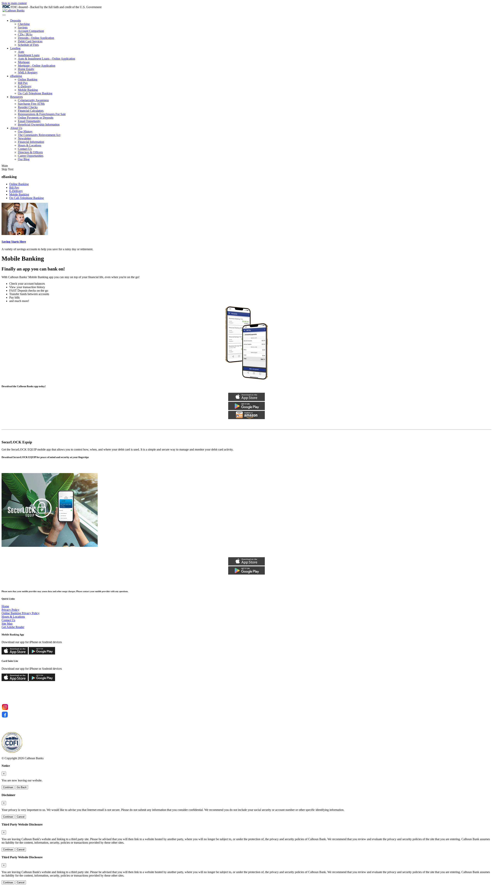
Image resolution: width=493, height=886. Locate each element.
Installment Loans (28, 55)
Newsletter (24, 138)
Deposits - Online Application (36, 37)
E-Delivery (24, 86)
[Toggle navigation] (4, 15)
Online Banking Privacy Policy (20, 613)
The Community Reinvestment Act (39, 135)
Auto (21, 51)
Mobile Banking (28, 89)
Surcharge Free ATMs (31, 103)
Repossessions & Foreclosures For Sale (42, 114)
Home (5, 606)
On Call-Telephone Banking (35, 93)
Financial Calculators (31, 110)
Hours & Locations (29, 145)
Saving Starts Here (14, 241)
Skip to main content (14, 3)
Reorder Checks (28, 107)
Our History (25, 131)
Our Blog (23, 159)
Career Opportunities (30, 155)
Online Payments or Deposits (35, 117)
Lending (15, 48)
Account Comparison (31, 31)
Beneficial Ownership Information (39, 124)
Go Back (22, 787)
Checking (24, 24)
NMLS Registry (28, 72)
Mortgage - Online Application (36, 65)
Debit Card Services (30, 41)
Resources (16, 96)
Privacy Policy (10, 609)
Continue (8, 787)
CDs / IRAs (25, 34)
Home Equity (26, 69)
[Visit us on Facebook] (5, 717)
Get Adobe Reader (13, 627)
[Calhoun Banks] (13, 10)
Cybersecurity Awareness (33, 100)
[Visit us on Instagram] (5, 709)
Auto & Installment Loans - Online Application (46, 58)
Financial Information (31, 141)
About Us (16, 128)
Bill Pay (23, 83)
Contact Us (25, 148)
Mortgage (24, 62)
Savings (23, 27)
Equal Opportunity (29, 121)
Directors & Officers (30, 152)
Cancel (20, 816)
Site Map (7, 623)
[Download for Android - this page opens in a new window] (41, 653)
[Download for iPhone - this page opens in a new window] (15, 653)
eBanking (16, 76)
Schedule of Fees (28, 44)
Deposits (15, 20)
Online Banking (27, 79)
